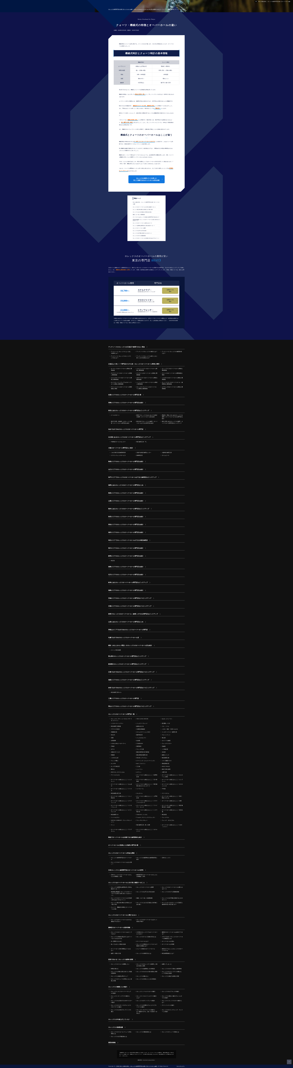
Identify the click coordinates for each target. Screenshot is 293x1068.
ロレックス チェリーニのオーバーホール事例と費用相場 (146, 387)
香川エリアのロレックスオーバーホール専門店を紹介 (125, 548)
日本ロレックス (166, 857)
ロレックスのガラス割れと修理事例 (172, 968)
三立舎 (138, 766)
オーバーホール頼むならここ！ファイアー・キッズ (146, 806)
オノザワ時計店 (115, 766)
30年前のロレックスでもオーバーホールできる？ (146, 933)
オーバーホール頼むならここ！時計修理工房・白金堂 (172, 806)
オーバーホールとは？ (142, 941)
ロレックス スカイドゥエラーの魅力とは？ (146, 996)
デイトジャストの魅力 (168, 1005)
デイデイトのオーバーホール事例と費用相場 (146, 374)
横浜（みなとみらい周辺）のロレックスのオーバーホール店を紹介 (130, 645)
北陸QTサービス (115, 752)
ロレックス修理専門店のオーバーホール (121, 858)
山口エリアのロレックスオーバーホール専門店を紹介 (125, 469)
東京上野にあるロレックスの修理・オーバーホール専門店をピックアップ (172, 422)
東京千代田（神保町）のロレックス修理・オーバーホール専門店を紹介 (121, 422)
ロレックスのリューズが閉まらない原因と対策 (121, 979)
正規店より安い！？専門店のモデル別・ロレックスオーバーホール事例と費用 (133, 364)
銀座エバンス (165, 755)
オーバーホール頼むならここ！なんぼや (121, 785)
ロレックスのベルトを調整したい (120, 964)
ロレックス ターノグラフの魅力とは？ (120, 996)
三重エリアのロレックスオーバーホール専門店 (123, 698)
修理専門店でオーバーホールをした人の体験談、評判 (146, 875)
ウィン (113, 825)
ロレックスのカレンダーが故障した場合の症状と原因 (146, 965)
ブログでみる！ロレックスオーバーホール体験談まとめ (172, 937)
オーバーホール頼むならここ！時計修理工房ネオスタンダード (146, 785)
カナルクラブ (144, 290)
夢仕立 (113, 769)
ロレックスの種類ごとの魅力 (117, 987)
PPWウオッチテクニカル (118, 772)
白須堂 (138, 740)
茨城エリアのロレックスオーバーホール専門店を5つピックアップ (129, 598)
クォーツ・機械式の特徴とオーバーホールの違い (121, 908)
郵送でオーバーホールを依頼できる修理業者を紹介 (125, 837)
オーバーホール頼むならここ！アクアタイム (121, 830)
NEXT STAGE (166, 766)
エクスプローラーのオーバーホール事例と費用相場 (121, 378)
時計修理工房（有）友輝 (143, 825)
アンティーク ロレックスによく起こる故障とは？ (121, 352)
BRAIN (113, 734)
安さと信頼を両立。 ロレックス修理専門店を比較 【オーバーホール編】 (274, 1)
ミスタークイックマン (117, 723)
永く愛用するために (116, 941)
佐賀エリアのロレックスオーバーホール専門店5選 (124, 395)
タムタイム (139, 793)
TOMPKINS (139, 743)
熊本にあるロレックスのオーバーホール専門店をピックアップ (128, 508)
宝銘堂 (164, 746)
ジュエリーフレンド (141, 723)
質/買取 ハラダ (166, 723)
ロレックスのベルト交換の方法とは (146, 936)
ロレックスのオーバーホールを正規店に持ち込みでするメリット (121, 898)
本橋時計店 (114, 732)
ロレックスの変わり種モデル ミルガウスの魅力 (172, 996)
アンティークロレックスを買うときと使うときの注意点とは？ (146, 357)
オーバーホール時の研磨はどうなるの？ (121, 949)
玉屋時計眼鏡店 (140, 729)
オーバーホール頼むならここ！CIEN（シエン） (172, 825)
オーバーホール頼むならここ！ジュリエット (121, 780)
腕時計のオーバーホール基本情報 (119, 927)
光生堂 (164, 752)
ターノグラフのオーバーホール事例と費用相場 (172, 369)
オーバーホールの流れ (168, 941)
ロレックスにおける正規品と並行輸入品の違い (146, 903)
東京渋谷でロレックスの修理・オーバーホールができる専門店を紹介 (146, 422)
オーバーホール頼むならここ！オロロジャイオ (172, 785)
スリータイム (165, 793)
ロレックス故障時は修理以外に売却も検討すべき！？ (121, 888)
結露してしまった (167, 964)
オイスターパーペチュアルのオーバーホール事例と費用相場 (121, 383)
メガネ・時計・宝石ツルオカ (170, 729)
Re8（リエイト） (141, 763)
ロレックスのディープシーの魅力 (145, 1000)
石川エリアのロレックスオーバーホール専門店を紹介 (125, 574)
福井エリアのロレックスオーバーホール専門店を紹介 (125, 532)
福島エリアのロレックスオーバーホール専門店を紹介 (125, 590)
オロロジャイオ (145, 300)
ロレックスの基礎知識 (115, 1027)
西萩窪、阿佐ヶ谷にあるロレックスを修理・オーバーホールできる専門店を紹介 (172, 417)
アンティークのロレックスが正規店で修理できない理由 (126, 347)
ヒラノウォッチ (145, 310)
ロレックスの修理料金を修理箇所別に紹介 (146, 858)
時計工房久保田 (166, 769)
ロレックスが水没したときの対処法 (146, 979)
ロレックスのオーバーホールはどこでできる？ (121, 933)
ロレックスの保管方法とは (143, 953)
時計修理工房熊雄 (116, 726)
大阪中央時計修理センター (143, 452)
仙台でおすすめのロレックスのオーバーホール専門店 (125, 429)
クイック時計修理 (116, 650)
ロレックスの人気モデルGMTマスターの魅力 (121, 1001)
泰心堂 (164, 737)
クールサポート (115, 415)
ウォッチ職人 (114, 760)
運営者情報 (112, 1042)
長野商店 (138, 746)
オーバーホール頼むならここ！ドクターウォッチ (121, 806)
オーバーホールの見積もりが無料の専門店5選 (123, 845)
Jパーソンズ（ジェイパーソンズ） (145, 760)
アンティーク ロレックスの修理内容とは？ (172, 352)
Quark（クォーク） (167, 718)
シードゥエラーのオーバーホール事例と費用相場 (146, 383)
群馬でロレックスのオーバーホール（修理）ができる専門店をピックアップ (133, 614)
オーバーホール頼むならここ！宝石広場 (172, 810)
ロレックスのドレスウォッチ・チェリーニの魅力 (172, 1010)
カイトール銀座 (166, 740)
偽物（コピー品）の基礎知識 (144, 898)
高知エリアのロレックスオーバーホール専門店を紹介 (125, 524)
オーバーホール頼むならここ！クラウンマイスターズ (146, 801)
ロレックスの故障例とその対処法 (145, 968)
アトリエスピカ (115, 775)
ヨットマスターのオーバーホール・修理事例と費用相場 (172, 383)
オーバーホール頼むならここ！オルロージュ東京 (172, 775)
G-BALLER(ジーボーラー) (118, 743)
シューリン (139, 769)
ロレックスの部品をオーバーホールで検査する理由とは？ (146, 945)
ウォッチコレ (165, 817)
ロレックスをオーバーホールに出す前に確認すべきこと (144, 207)
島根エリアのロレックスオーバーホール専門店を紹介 (125, 461)
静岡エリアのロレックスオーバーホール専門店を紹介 (125, 556)
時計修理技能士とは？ (168, 953)
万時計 (113, 746)
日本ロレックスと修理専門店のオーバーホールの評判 (125, 870)
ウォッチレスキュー (141, 820)
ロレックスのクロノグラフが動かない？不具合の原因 (172, 972)
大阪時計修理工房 (167, 452)
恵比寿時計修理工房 (141, 755)
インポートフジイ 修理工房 (169, 732)
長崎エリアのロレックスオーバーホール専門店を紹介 (125, 402)
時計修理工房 (165, 757)
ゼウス (113, 749)
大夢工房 (164, 772)
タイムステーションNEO (143, 732)
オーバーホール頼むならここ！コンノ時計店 (121, 797)
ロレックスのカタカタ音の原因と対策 (146, 971)
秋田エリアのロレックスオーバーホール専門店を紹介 (125, 516)
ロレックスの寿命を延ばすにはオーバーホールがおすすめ (121, 937)
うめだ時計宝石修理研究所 (118, 452)
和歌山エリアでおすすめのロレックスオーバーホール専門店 (128, 629)
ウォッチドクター (167, 743)
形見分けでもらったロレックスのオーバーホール (172, 949)
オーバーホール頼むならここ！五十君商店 (146, 780)
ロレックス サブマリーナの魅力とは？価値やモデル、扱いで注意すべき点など (146, 1011)
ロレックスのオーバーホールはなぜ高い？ (121, 863)
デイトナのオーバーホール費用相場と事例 (172, 374)
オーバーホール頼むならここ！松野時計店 (146, 775)
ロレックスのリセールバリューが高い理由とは (121, 1032)
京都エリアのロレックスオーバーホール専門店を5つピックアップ (129, 606)
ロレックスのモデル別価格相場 (170, 891)
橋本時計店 (139, 734)
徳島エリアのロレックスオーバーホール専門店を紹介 (125, 566)
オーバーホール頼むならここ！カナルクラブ (146, 830)
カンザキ (113, 763)
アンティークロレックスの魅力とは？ (146, 351)
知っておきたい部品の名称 (118, 944)
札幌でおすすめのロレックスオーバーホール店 (123, 637)
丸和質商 (113, 740)
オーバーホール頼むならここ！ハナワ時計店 (146, 810)
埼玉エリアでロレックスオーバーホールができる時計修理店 (128, 540)
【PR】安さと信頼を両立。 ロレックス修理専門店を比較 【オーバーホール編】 (136, 1066)
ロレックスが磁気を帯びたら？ (119, 976)
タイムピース (165, 455)
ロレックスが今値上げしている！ (119, 1019)
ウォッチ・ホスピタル (168, 820)
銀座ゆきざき (140, 726)
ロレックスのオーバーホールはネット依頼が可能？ (146, 920)
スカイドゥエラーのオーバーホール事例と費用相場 (146, 369)
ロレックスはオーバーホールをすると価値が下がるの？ (121, 920)
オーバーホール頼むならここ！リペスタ (121, 789)
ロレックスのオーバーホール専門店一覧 (121, 714)
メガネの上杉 (114, 757)
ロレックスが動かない (142, 976)
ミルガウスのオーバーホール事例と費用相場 (172, 378)
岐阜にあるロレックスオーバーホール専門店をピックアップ (128, 582)
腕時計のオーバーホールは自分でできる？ (172, 933)
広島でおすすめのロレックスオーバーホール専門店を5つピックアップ (131, 672)
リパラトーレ (140, 788)
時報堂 (113, 755)
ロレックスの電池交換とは (143, 1032)
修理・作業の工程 (116, 953)
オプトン (138, 772)
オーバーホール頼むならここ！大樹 (172, 800)
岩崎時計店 (139, 455)
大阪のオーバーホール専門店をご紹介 (120, 448)
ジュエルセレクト (141, 737)
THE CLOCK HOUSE (142, 718)
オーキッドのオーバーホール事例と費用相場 (121, 369)
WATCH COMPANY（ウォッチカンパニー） (121, 821)
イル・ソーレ (165, 726)
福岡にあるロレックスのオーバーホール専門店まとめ (125, 485)
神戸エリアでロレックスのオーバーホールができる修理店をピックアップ (132, 477)
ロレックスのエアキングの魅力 (170, 991)
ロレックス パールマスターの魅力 (145, 991)
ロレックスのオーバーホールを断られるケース (172, 888)
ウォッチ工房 (140, 749)
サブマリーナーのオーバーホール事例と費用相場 (121, 374)
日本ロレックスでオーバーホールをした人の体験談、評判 (121, 875)
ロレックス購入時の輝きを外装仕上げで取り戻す (121, 903)
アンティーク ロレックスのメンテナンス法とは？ (121, 357)
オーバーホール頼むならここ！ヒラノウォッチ (121, 810)
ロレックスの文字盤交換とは (119, 1036)
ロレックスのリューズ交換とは (170, 1032)
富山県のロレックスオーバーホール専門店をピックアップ (127, 656)
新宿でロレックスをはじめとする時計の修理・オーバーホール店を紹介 (146, 416)
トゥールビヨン (115, 817)
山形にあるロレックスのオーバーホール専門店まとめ (125, 622)
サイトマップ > (181, 1066)
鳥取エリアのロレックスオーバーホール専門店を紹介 (125, 493)
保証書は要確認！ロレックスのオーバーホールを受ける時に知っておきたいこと (121, 893)
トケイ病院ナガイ (167, 760)
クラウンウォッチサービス (118, 455)
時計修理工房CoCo (116, 692)
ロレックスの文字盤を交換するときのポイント (172, 898)
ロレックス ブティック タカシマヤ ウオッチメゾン (121, 719)
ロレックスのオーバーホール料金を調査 (121, 853)
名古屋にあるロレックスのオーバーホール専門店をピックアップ (129, 437)
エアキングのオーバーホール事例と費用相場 (172, 387)
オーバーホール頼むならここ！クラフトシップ (121, 801)
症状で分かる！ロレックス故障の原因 (120, 959)
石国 (112, 737)
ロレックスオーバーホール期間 (145, 887)
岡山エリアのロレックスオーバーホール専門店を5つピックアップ (129, 706)
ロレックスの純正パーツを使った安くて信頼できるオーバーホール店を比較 (146, 179)
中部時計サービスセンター (118, 441)
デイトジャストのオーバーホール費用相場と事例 (121, 387)
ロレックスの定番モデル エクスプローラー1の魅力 (146, 1006)
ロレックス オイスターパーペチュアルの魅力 (121, 992)
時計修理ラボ (114, 814)
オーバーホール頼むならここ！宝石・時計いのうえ (172, 797)
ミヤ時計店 (165, 749)
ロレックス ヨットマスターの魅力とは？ (172, 1001)
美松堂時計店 (165, 763)
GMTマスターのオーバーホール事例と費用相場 (147, 378)
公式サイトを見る (170, 290)
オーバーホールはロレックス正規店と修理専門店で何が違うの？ (172, 903)
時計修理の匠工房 (116, 793)
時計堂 (113, 560)
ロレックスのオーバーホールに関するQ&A (122, 915)
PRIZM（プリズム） (142, 757)
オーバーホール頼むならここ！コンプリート (172, 780)
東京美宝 (164, 814)
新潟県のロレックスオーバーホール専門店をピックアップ (127, 664)
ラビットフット (166, 734)
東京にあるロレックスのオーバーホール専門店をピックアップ (128, 410)
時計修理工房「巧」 (141, 441)
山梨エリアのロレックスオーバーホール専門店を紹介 (125, 501)
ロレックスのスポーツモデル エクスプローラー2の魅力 (121, 1006)
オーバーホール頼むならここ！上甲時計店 (146, 797)
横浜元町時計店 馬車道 (142, 752)
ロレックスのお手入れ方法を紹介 (145, 891)
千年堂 (164, 788)
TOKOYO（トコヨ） (142, 814)
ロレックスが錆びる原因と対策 (170, 976)
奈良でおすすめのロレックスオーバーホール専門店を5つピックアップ (131, 687)
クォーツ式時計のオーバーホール (145, 948)
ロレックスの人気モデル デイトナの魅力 (121, 1010)
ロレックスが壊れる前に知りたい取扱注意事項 (121, 972)
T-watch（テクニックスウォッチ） (146, 817)
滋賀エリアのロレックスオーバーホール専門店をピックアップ (128, 680)
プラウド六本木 (115, 729)
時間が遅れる (114, 968)
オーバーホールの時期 (168, 944)
